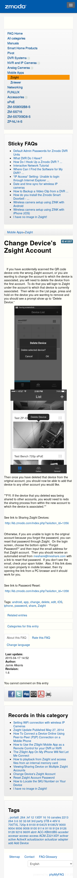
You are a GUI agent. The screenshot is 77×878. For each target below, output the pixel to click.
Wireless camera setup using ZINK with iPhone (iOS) (38, 211)
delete (45, 602)
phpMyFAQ (56, 874)
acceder (63, 832)
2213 (65, 817)
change (35, 602)
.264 (22, 817)
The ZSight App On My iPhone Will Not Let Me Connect (41, 753)
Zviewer (15, 82)
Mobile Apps (15, 72)
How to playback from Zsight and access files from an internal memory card (39, 761)
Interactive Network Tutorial (31, 165)
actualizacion (35, 839)
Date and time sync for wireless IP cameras (35, 185)
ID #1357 (67, 241)
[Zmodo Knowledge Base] (15, 6)
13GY (38, 817)
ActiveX (21, 839)
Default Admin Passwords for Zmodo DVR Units (40, 152)
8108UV (53, 825)
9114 (41, 828)
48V (54, 821)
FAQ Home (15, 33)
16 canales (54, 817)
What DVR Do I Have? (27, 158)
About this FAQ (16, 638)
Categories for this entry (23, 626)
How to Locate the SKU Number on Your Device (39, 783)
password (21, 605)
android (17, 602)
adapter (63, 839)
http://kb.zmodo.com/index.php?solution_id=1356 (37, 523)
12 (32, 817)
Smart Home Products (22, 48)
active (12, 839)
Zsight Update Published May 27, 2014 (38, 730)
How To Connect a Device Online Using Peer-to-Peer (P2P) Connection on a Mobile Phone (38, 737)
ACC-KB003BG (47, 832)
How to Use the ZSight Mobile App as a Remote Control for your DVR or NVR (38, 746)
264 (10, 821)
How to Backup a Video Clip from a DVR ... (40, 191)
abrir (34, 832)
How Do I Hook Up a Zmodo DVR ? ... (37, 162)
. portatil (13, 817)
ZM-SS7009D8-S (19, 116)
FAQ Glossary (48, 857)
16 (44, 817)
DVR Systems (17, 57)
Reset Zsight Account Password (34, 777)
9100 (33, 828)
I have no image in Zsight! (30, 217)
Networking (15, 87)
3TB (46, 821)
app (26, 602)
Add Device (21, 843)
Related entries (17, 615)
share (32, 605)
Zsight (14, 77)
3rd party (37, 821)
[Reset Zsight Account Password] (38, 596)
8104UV (42, 825)
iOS (59, 602)
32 (20, 821)
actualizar (51, 839)
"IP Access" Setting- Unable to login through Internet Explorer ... (36, 178)
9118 (48, 828)
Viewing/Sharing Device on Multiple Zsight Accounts (40, 768)
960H (26, 832)
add (10, 843)
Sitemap (14, 857)
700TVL (13, 825)
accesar (13, 836)
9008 (26, 828)
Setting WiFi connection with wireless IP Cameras (39, 724)
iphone (8, 605)
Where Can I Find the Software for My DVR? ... (38, 171)
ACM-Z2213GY (49, 836)
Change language (18, 645)
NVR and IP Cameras (22, 62)
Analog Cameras (19, 67)
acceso (24, 836)
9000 (62, 825)
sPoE (11, 102)
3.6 (16, 821)
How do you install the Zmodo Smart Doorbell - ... (37, 196)
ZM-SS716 (14, 111)
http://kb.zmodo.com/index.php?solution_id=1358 (36, 591)
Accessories (16, 97)
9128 (11, 832)
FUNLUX (13, 92)
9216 (19, 832)
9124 (56, 828)
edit (53, 602)
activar (64, 836)
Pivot (10, 53)
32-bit (26, 821)
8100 (32, 825)
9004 (11, 828)
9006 (19, 828)
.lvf (28, 817)
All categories (16, 38)
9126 (63, 828)
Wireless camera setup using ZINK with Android (38, 204)
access (33, 836)
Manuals (13, 43)
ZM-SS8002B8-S (18, 106)
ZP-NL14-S (14, 121)
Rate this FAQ (41, 638)
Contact (29, 857)
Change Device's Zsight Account (34, 774)
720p (22, 825)
